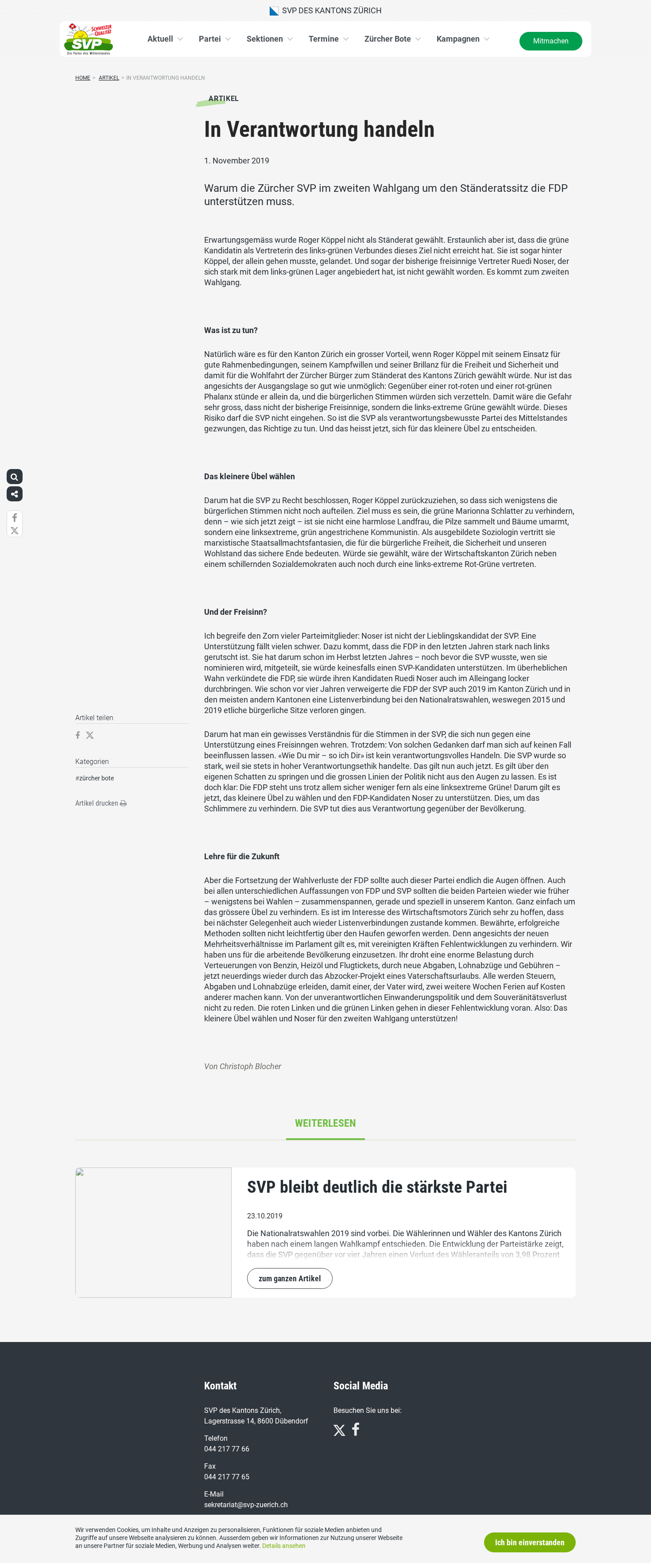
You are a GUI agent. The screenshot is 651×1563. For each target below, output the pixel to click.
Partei (210, 38)
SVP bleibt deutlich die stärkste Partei (377, 1187)
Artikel (109, 78)
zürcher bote (96, 778)
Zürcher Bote (387, 38)
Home (82, 78)
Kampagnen (458, 38)
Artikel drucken (97, 803)
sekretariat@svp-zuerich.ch (246, 1505)
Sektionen (265, 38)
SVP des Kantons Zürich (330, 10)
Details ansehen (284, 1545)
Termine (324, 38)
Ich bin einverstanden (530, 1542)
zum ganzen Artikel (290, 1278)
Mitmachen (551, 41)
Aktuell (160, 38)
